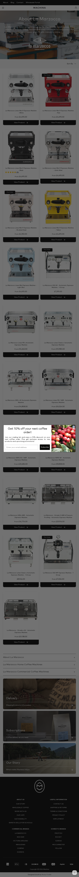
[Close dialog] (74, 427)
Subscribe (45, 447)
